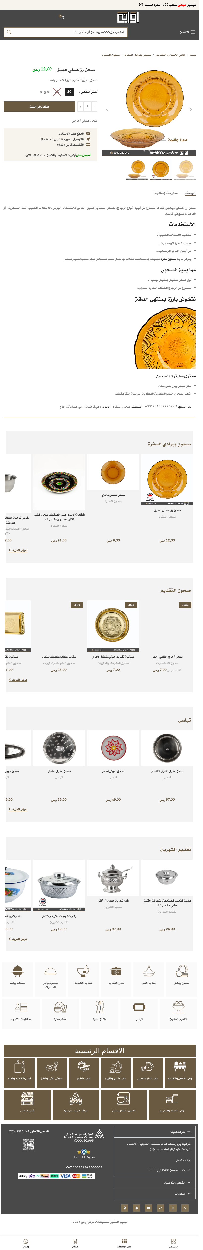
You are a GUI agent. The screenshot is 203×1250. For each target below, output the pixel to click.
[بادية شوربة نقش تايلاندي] (59, 885)
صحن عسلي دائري (113, 494)
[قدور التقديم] (116, 971)
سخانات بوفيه (17, 983)
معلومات (180, 1193)
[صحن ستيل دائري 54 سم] (167, 748)
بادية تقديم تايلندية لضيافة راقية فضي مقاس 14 (167, 903)
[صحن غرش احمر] (113, 748)
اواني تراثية (93, 406)
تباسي (167, 777)
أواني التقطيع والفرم (19, 1078)
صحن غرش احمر (113, 771)
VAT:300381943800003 (84, 1167)
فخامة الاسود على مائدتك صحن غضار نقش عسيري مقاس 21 (59, 517)
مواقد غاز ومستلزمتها (75, 1110)
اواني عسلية (76, 406)
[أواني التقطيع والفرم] (19, 1066)
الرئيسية (196, 54)
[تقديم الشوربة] (83, 971)
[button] (191, 109)
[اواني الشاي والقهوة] (115, 1066)
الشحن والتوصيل (174, 1182)
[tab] (190, 192)
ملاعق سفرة (99, 1019)
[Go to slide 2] (149, 151)
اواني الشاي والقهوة (115, 1078)
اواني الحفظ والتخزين (172, 1110)
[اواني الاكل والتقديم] (180, 1066)
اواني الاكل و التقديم (170, 54)
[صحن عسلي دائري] (113, 472)
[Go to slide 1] (153, 151)
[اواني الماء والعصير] (147, 1066)
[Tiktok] (160, 1208)
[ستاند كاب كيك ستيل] (59, 626)
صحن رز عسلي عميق (167, 510)
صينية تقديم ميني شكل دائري (113, 656)
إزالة (43, 92)
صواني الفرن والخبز (52, 1078)
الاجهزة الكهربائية (123, 1110)
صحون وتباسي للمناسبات (50, 985)
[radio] (69, 92)
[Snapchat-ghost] (136, 1208)
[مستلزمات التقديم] (21, 1007)
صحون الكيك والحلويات (113, 663)
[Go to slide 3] (144, 151)
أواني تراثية (27, 1110)
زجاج (63, 406)
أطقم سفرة (60, 1019)
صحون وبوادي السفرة (138, 54)
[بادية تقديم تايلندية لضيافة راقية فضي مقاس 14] (167, 878)
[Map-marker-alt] (124, 1208)
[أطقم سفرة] (60, 1007)
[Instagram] (173, 1208)
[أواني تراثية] (27, 1098)
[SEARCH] (9, 32)
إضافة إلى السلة (39, 106)
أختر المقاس (89, 91)
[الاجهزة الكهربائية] (123, 1098)
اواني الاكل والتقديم (180, 1078)
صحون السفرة (111, 54)
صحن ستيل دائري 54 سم (167, 771)
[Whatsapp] (185, 1208)
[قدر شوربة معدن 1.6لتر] (113, 878)
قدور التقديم (116, 983)
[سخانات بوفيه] (17, 971)
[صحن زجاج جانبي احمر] (167, 626)
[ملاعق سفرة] (100, 1007)
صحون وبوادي (181, 983)
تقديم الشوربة (167, 911)
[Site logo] (128, 17)
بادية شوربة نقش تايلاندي (59, 915)
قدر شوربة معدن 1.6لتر (113, 900)
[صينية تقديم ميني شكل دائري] (113, 626)
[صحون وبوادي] (182, 971)
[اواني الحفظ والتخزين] (172, 1098)
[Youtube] (148, 1208)
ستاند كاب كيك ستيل (59, 656)
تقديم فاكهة (178, 1019)
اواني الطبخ (83, 1078)
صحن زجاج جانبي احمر (167, 656)
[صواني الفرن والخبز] (52, 1066)
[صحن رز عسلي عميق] (167, 480)
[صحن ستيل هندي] (59, 748)
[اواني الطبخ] (83, 1066)
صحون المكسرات (167, 663)
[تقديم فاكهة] (178, 1007)
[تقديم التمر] (149, 971)
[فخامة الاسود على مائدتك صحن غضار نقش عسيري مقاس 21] (59, 482)
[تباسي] (139, 1007)
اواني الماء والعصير (147, 1078)
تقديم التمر (149, 983)
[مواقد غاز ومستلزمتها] (76, 1098)
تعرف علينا (177, 1131)
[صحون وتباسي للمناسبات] (50, 971)
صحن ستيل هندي (59, 771)
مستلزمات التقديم (21, 1019)
